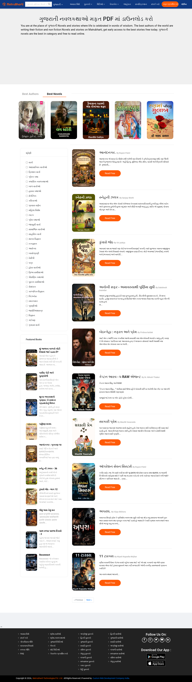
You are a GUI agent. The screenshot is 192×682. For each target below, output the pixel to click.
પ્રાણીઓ (33, 306)
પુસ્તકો (87, 4)
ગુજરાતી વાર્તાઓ (116, 638)
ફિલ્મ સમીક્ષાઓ (36, 272)
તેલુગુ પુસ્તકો (85, 653)
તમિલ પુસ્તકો (85, 650)
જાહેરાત (127, 4)
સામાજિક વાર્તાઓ (37, 229)
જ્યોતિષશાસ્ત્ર (36, 310)
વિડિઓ (100, 4)
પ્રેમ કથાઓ (34, 219)
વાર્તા (31, 162)
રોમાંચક (32, 286)
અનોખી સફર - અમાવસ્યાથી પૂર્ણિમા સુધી (127, 287)
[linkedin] (168, 640)
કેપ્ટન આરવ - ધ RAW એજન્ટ (120, 377)
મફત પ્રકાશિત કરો (171, 4)
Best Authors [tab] (30, 94)
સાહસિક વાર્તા (35, 234)
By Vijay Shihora (118, 512)
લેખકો (53, 646)
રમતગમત (33, 301)
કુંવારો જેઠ (106, 242)
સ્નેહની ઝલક (109, 197)
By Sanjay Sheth (126, 198)
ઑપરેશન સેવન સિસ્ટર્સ (116, 466)
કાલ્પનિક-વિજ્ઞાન (36, 291)
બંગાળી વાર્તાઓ (116, 650)
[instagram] (150, 640)
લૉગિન (184, 4)
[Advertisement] (96, 59)
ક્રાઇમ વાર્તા (34, 325)
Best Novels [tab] (54, 94)
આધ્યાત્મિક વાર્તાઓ (38, 167)
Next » (89, 600)
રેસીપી (31, 258)
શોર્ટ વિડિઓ (55, 650)
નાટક (31, 215)
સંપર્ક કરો (155, 4)
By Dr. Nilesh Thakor (151, 377)
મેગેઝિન (32, 196)
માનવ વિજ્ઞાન (35, 239)
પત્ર (31, 262)
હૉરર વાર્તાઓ (34, 267)
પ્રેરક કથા (33, 176)
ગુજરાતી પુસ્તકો (86, 642)
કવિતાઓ (33, 200)
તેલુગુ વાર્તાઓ (115, 661)
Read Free (110, 173)
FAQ (22, 653)
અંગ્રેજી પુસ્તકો (86, 634)
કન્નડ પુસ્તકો (85, 665)
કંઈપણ (32, 320)
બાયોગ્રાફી (34, 253)
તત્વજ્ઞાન (33, 243)
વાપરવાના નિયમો (27, 646)
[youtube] (162, 640)
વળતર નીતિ (24, 650)
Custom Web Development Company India (111, 678)
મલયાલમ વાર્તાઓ (117, 653)
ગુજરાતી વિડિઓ (56, 642)
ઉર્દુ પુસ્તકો (84, 669)
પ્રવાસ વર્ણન (35, 205)
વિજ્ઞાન (32, 315)
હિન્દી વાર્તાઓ (115, 634)
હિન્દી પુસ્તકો (85, 638)
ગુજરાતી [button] (57, 4)
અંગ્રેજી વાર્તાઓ (117, 646)
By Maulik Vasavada (126, 422)
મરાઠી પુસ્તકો (85, 646)
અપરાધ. (105, 511)
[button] (49, 4)
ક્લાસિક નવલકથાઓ (38, 181)
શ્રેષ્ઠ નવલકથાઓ (57, 638)
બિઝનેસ (33, 296)
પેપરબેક (113, 4)
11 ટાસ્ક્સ (106, 556)
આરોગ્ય (32, 248)
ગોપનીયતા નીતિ (26, 642)
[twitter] (156, 640)
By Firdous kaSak (145, 332)
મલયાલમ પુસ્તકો (87, 661)
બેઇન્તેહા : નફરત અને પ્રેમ (118, 332)
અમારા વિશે (75, 4)
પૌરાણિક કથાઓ (36, 277)
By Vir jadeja (119, 243)
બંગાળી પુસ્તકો (86, 657)
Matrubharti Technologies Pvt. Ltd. (48, 678)
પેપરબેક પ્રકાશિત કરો (59, 653)
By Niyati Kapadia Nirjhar (125, 556)
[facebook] (144, 640)
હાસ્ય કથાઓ (35, 191)
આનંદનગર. (108, 153)
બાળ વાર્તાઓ (34, 186)
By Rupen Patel (123, 153)
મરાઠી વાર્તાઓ (115, 642)
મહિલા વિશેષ (34, 210)
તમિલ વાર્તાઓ (115, 657)
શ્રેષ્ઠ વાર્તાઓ (55, 634)
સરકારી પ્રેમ (108, 422)
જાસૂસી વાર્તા (34, 224)
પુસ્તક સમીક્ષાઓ (36, 282)
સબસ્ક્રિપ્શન (141, 4)
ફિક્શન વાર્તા (34, 172)
